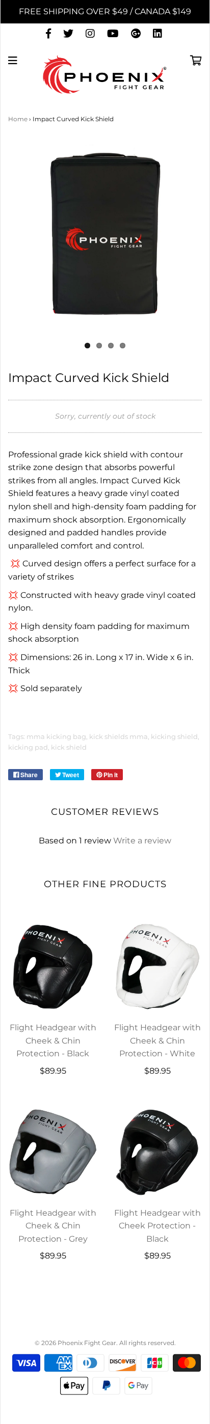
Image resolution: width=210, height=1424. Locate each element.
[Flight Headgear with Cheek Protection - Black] (157, 1151)
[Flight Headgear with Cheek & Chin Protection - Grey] (52, 1151)
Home (18, 119)
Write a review (142, 840)
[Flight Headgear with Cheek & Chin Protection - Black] (52, 966)
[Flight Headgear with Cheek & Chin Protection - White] (157, 966)
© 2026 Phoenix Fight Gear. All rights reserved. (105, 1343)
